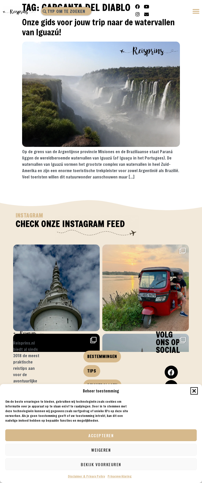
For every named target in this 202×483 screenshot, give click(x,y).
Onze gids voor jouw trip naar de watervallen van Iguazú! (98, 27)
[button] (194, 391)
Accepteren (101, 435)
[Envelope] (146, 14)
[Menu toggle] (196, 11)
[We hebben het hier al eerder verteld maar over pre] (145, 288)
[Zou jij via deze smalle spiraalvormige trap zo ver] (56, 288)
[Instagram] (137, 14)
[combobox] (66, 11)
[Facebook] (137, 6)
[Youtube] (146, 6)
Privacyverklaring (120, 476)
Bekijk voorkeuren (101, 464)
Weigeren (101, 450)
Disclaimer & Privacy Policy (86, 476)
